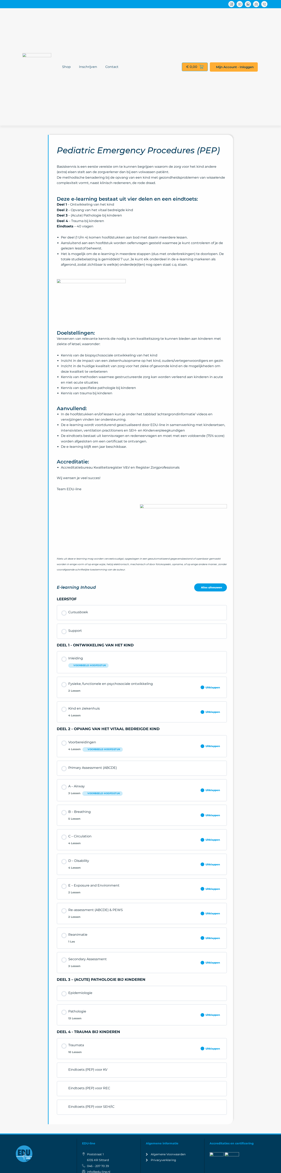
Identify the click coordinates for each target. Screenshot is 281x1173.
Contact (111, 67)
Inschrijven (88, 67)
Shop (66, 67)
